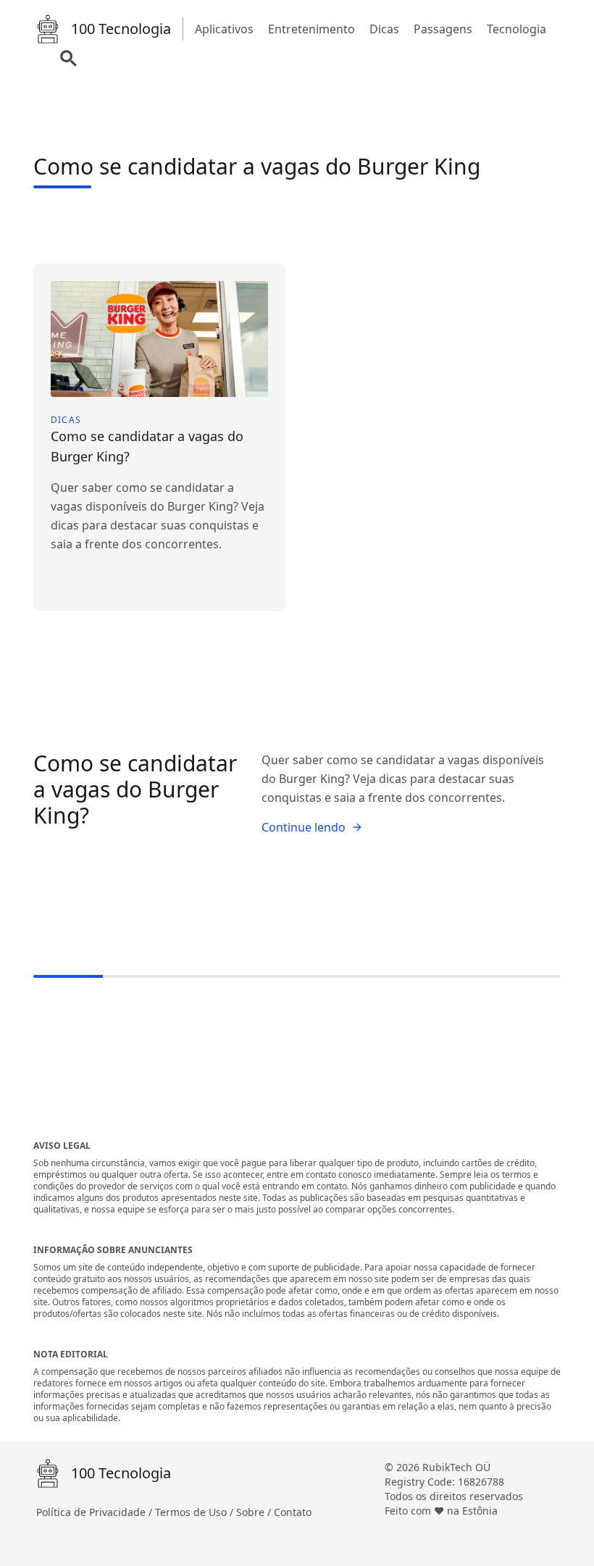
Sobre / (255, 1512)
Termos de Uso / (195, 1512)
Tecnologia (516, 29)
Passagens (443, 29)
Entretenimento (311, 29)
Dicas (384, 29)
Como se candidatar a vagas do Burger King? (135, 789)
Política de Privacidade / (95, 1512)
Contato (292, 1512)
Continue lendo (304, 827)
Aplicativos (224, 29)
